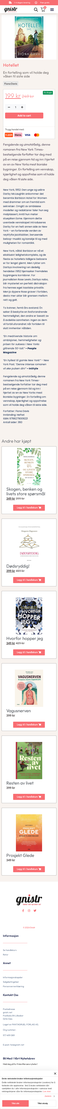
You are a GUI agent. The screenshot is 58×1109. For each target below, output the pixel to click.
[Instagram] (29, 910)
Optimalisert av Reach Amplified (6, 932)
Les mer (47, 1091)
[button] (52, 9)
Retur (5, 954)
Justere (48, 1096)
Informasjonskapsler (13, 977)
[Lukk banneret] (55, 1073)
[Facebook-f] (23, 910)
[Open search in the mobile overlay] (35, 9)
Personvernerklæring (13, 986)
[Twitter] (35, 910)
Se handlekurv (10, 950)
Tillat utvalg (43, 1103)
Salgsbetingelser (11, 981)
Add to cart (24, 115)
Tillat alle (15, 1103)
